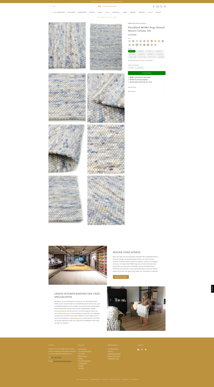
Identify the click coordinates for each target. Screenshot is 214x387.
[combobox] (57, 6)
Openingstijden (82, 349)
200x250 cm (159, 51)
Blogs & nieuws (82, 356)
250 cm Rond (143, 57)
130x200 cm (141, 51)
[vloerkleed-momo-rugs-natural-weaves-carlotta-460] (137, 41)
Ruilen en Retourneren (114, 356)
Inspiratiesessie (82, 363)
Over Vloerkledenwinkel (84, 351)
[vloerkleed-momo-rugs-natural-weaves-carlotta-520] (155, 41)
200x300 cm (133, 54)
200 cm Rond (133, 57)
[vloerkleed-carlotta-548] (133, 45)
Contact (158, 12)
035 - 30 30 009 (56, 357)
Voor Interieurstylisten (84, 361)
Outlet (150, 12)
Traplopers (71, 12)
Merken (132, 12)
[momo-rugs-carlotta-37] (133, 41)
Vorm (125, 12)
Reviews (80, 358)
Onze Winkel (81, 353)
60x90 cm (132, 51)
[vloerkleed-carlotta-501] (144, 41)
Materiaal (116, 12)
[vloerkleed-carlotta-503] (148, 41)
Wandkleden (82, 12)
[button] (165, 6)
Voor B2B (81, 365)
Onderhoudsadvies (113, 349)
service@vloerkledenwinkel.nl (62, 361)
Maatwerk (161, 57)
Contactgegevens (134, 379)
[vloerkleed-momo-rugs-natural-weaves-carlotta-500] (140, 41)
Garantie (110, 351)
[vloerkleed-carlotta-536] (162, 41)
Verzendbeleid (125, 379)
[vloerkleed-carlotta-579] (155, 45)
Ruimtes (91, 12)
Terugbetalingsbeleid (95, 379)
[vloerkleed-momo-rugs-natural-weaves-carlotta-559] (140, 45)
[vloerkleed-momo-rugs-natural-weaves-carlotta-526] (159, 41)
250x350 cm (151, 54)
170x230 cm (150, 51)
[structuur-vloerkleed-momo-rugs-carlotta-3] (129, 41)
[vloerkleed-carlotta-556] (137, 45)
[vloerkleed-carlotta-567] (148, 45)
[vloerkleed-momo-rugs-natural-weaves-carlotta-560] (144, 45)
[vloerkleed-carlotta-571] (151, 45)
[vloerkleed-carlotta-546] (129, 45)
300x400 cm (161, 54)
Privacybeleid (105, 379)
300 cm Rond (152, 57)
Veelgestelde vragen (113, 358)
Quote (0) (212, 288)
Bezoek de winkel (120, 277)
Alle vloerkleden (59, 12)
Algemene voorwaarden (115, 379)
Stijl (107, 12)
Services (142, 12)
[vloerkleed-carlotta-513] (151, 41)
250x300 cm (142, 54)
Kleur (100, 12)
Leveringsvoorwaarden (114, 353)
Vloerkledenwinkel (83, 379)
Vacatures (81, 368)
